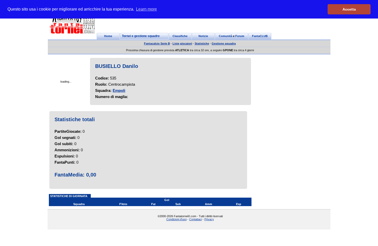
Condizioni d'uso (176, 219)
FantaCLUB (260, 36)
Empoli (119, 90)
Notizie (203, 36)
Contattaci (195, 219)
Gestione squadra (224, 43)
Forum (239, 36)
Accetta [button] (349, 9)
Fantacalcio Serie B (157, 43)
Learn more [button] (146, 9)
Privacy (209, 219)
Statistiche (202, 43)
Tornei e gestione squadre (141, 36)
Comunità (225, 36)
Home (108, 36)
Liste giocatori (182, 43)
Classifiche (180, 36)
